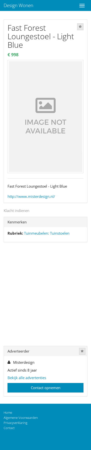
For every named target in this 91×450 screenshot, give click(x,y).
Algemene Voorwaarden (21, 417)
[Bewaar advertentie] (80, 26)
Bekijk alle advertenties (27, 377)
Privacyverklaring (15, 423)
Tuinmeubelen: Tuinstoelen (46, 233)
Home (8, 412)
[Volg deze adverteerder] (82, 351)
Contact (9, 428)
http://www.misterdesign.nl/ (31, 196)
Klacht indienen (16, 210)
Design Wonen (18, 5)
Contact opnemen (45, 387)
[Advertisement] (45, 295)
